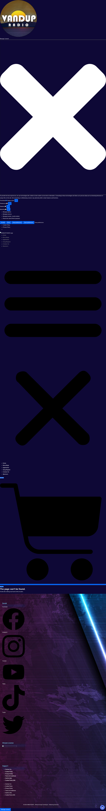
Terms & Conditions (10, 776)
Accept (3, 222)
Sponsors (5, 246)
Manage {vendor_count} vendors (11, 216)
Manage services (7, 214)
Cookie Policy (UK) (10, 780)
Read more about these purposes (11, 218)
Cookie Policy (6, 225)
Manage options (7, 212)
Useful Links (8, 778)
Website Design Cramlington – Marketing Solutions (47, 804)
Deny (8, 222)
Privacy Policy (6, 227)
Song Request (7, 241)
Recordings (6, 237)
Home (4, 235)
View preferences (17, 222)
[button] (53, 117)
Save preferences (28, 222)
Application (6, 239)
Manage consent (5, 809)
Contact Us (6, 244)
